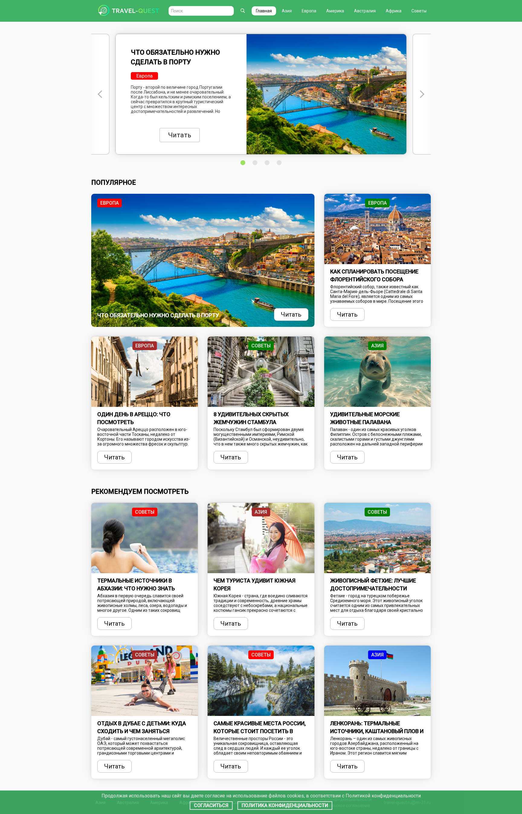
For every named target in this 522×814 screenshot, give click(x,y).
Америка (335, 10)
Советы (419, 10)
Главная (264, 10)
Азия (287, 10)
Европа (309, 10)
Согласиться (211, 805)
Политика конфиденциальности (285, 805)
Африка (393, 10)
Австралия (365, 10)
